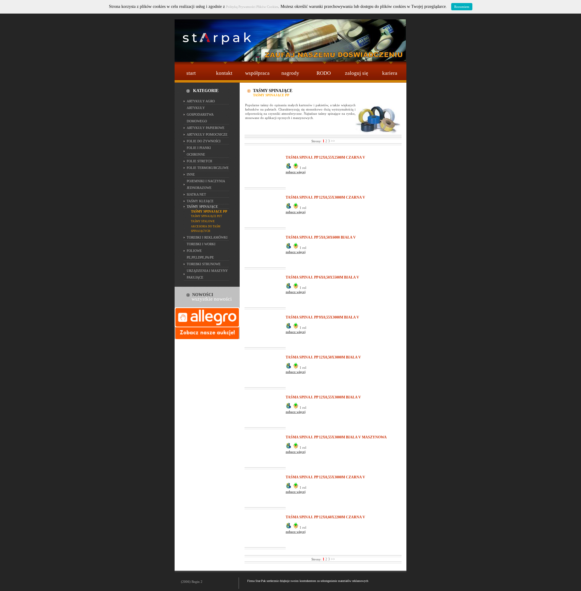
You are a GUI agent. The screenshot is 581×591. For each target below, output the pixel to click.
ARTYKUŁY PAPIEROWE (206, 128)
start (191, 73)
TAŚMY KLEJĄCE (200, 201)
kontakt (224, 73)
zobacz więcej (296, 172)
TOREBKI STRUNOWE (204, 264)
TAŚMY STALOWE (203, 221)
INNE (191, 174)
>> (333, 141)
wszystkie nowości (212, 299)
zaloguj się (356, 73)
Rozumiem (461, 6)
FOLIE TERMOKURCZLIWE (208, 168)
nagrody (290, 73)
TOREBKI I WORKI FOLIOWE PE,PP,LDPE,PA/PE (201, 250)
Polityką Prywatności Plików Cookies (252, 6)
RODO (324, 73)
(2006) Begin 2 (191, 581)
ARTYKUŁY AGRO (201, 101)
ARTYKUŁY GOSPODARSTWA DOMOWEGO (200, 114)
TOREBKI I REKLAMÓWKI (207, 237)
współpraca (257, 73)
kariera (389, 73)
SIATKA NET (196, 194)
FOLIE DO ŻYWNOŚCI (204, 141)
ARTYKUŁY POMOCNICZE (207, 134)
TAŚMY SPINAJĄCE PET (206, 216)
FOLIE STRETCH (199, 161)
